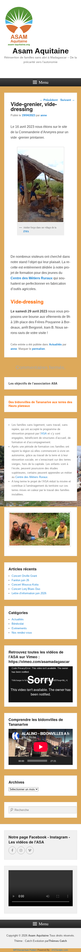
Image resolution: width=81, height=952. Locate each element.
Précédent (49, 100)
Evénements (19, 628)
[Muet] (61, 761)
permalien (38, 348)
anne (43, 115)
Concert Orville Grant (24, 575)
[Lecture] (14, 761)
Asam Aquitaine (40, 51)
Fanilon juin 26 (20, 580)
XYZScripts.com (60, 950)
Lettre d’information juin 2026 (29, 593)
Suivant (67, 100)
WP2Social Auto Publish (25, 950)
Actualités (55, 344)
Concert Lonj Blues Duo (26, 588)
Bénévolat (18, 623)
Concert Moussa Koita (25, 584)
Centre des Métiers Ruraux (32, 278)
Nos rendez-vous (22, 632)
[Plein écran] (67, 761)
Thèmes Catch (58, 940)
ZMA (26, 231)
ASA (44, 433)
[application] (41, 684)
